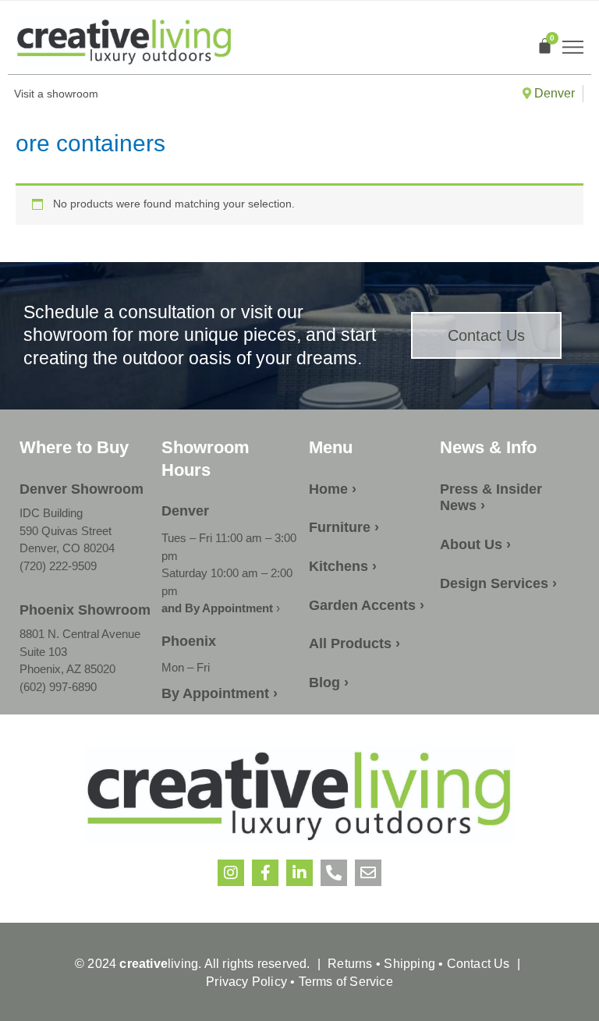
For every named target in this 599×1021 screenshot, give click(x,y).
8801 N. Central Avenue (79, 633)
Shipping (409, 963)
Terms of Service (343, 981)
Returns (350, 963)
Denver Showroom (81, 489)
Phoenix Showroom (85, 610)
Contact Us (478, 963)
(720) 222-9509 (58, 566)
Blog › (329, 682)
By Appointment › (219, 693)
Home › (332, 489)
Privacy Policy (246, 981)
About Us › (475, 544)
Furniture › (344, 527)
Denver (553, 93)
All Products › (354, 643)
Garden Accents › (366, 605)
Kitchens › (343, 566)
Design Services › (498, 583)
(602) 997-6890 (58, 686)
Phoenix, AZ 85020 (67, 668)
